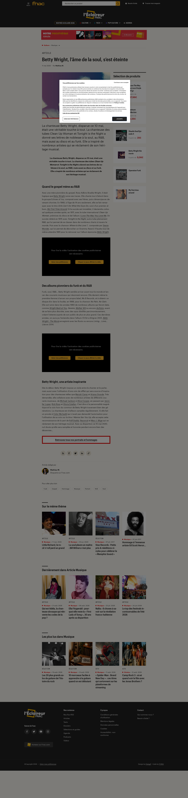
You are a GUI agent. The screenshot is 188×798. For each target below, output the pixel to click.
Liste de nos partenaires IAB (71, 113)
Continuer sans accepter (121, 82)
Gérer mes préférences (71, 119)
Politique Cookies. (118, 102)
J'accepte (119, 119)
